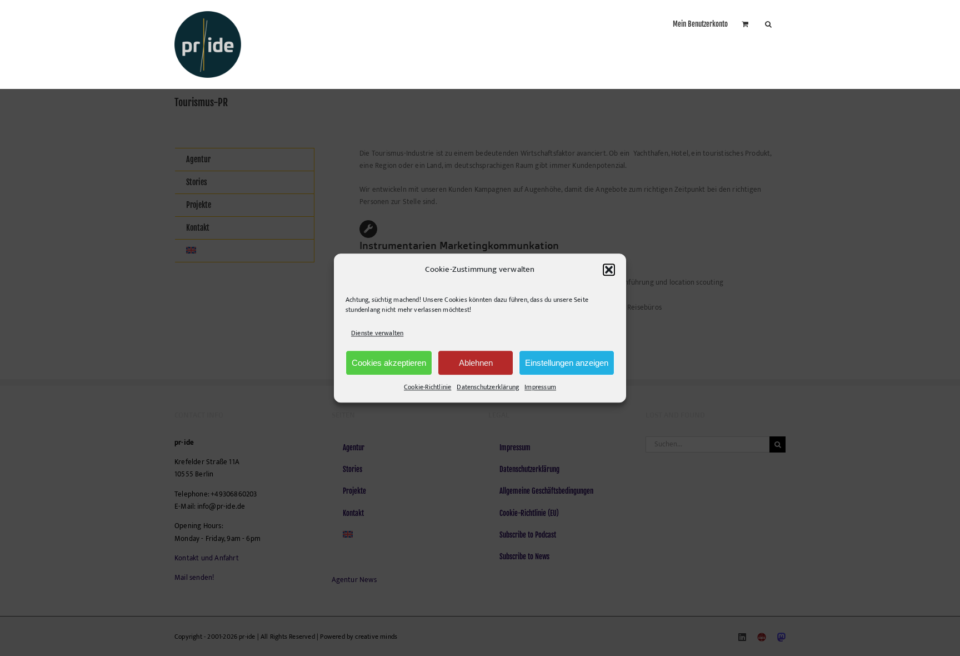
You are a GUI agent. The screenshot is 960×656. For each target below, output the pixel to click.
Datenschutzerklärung (488, 386)
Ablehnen (476, 362)
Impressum (540, 386)
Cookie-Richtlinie (427, 386)
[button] (608, 269)
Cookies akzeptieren (389, 362)
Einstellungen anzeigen (566, 362)
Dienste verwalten (377, 333)
